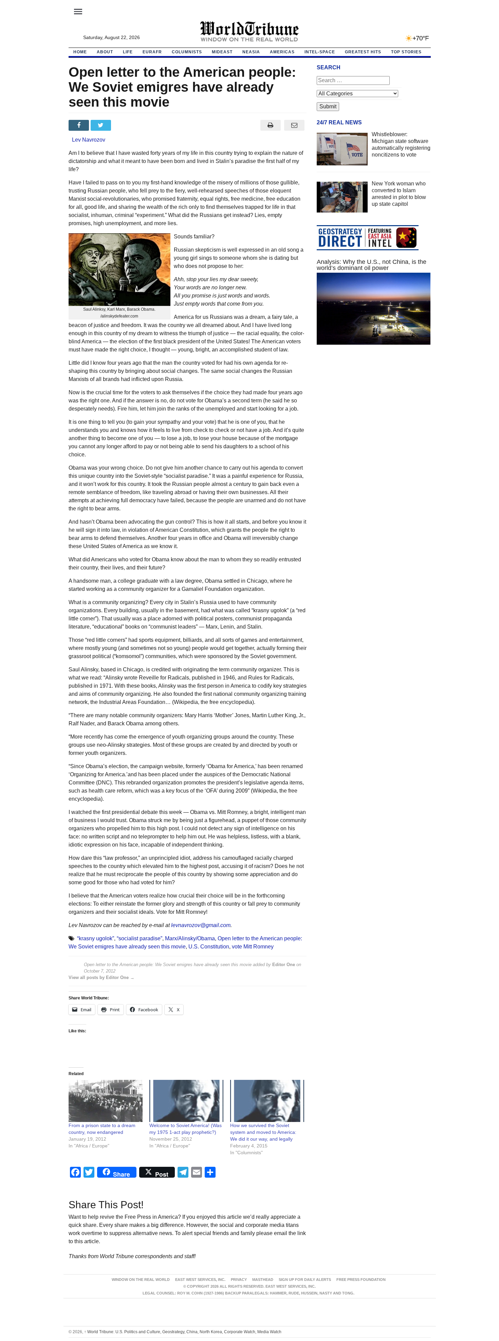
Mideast (222, 52)
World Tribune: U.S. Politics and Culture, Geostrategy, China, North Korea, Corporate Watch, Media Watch (182, 1331)
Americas (282, 52)
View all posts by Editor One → (101, 977)
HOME (80, 52)
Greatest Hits (363, 52)
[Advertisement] (374, 414)
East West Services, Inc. (200, 1279)
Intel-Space (319, 52)
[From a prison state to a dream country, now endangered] (106, 1101)
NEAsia (251, 52)
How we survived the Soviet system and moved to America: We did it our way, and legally (263, 1132)
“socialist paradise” (139, 938)
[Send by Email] (294, 125)
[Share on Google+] (124, 125)
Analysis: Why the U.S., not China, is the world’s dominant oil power (371, 264)
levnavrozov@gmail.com (200, 925)
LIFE (128, 52)
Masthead (262, 1279)
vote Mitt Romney (253, 946)
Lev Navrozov (88, 140)
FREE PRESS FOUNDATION (361, 1279)
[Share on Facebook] (80, 125)
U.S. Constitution (208, 946)
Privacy (239, 1279)
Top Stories (406, 52)
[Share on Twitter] (102, 125)
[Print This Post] (270, 125)
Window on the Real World (141, 1279)
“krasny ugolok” (95, 938)
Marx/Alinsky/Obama (190, 938)
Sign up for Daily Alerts (305, 1279)
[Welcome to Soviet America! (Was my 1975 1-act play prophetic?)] (186, 1101)
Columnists (187, 52)
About (105, 52)
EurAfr (152, 52)
